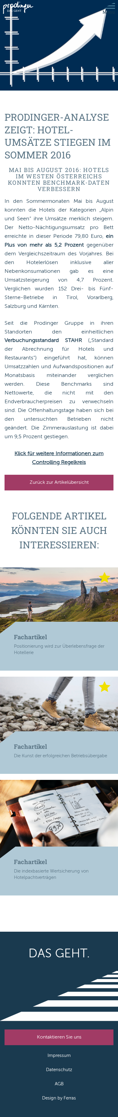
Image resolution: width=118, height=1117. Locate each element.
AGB (59, 1083)
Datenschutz (59, 1069)
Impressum (59, 1055)
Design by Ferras (59, 1098)
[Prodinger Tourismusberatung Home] (18, 8)
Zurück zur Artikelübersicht (59, 482)
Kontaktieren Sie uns (59, 1037)
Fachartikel (30, 637)
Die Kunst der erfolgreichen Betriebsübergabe (60, 755)
